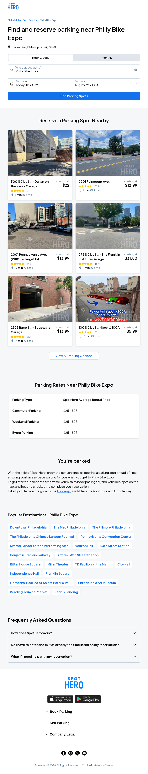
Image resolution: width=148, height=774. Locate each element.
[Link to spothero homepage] (74, 683)
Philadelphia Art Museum (97, 583)
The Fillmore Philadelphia (111, 527)
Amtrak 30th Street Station (78, 555)
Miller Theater (57, 564)
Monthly (107, 57)
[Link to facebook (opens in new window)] (63, 754)
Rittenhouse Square (25, 564)
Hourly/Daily (41, 57)
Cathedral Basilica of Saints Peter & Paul (40, 583)
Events (33, 20)
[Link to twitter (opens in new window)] (77, 754)
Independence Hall (24, 573)
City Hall (123, 564)
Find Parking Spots (74, 96)
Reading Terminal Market (29, 592)
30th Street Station (115, 546)
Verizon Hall (84, 546)
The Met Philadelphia (69, 527)
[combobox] (74, 69)
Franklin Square (57, 573)
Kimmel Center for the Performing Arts (39, 546)
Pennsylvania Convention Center (106, 536)
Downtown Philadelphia (28, 527)
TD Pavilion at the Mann (92, 564)
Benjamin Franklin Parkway (30, 555)
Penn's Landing (66, 592)
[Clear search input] (135, 69)
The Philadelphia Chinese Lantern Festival (42, 536)
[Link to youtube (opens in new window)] (84, 754)
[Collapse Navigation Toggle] (138, 6)
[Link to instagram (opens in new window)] (70, 754)
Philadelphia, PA (17, 20)
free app (63, 491)
